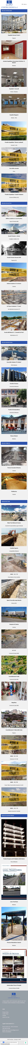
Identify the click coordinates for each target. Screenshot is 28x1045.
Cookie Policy (5, 1013)
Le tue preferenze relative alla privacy (10, 1042)
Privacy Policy (5, 1012)
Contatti (4, 1015)
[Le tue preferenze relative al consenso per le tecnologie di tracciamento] (25, 1042)
